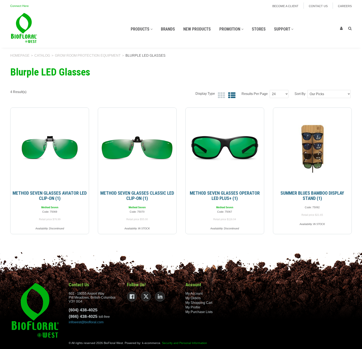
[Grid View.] (220, 95)
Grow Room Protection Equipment (88, 55)
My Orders (193, 298)
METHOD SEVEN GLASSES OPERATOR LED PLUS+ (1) (225, 195)
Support (282, 29)
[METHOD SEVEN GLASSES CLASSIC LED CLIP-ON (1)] (137, 147)
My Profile (192, 307)
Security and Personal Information (184, 343)
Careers (345, 6)
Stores (259, 29)
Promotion (230, 29)
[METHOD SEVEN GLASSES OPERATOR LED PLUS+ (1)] (225, 147)
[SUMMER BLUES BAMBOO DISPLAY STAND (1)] (312, 147)
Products (140, 29)
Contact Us (318, 6)
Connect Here (19, 6)
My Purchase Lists (199, 312)
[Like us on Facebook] (132, 297)
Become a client (285, 6)
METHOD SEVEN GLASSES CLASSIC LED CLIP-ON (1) (137, 195)
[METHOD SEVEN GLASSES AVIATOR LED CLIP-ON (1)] (50, 147)
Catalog (42, 55)
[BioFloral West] (23, 27)
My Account (194, 293)
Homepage (20, 55)
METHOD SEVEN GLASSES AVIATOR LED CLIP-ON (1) (50, 195)
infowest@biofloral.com (86, 322)
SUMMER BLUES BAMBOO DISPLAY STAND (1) (312, 195)
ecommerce (152, 343)
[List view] (230, 95)
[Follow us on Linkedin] (160, 297)
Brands (168, 29)
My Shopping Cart (198, 302)
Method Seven (49, 207)
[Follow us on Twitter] (146, 296)
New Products (197, 29)
